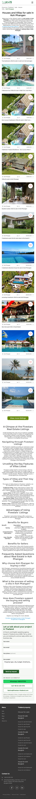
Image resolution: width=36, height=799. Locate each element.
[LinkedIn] (22, 788)
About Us (4, 721)
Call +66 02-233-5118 (18, 686)
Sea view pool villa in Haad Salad (11, 326)
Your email (6, 647)
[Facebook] (12, 788)
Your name (6, 641)
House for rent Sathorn (24, 770)
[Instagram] (17, 788)
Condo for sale (22, 729)
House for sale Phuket (24, 724)
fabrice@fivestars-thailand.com (18, 690)
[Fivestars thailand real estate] (7, 2)
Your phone (9, 653)
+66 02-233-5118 (8, 777)
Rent (3, 713)
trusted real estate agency (10, 26)
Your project (6, 659)
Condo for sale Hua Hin (24, 740)
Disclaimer (23, 794)
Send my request (11, 671)
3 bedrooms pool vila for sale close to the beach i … (16, 238)
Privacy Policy (6, 794)
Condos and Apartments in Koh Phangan (18, 618)
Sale (16, 7)
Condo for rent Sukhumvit (25, 754)
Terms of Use (15, 794)
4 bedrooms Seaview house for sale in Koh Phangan (16, 267)
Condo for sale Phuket (24, 738)
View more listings (18, 418)
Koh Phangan (10, 9)
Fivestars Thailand (7, 7)
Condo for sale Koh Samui (25, 742)
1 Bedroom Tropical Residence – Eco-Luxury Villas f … (16, 149)
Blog (3, 716)
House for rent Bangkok (23, 763)
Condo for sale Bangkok (23, 733)
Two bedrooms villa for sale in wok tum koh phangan (17, 61)
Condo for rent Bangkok (23, 749)
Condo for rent (22, 745)
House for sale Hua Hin (24, 726)
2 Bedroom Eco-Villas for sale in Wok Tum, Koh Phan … (17, 90)
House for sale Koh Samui (25, 721)
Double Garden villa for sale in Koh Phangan (14, 208)
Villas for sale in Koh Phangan (10, 179)
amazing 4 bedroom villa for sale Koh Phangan (15, 297)
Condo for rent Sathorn (24, 756)
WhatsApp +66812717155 (18, 681)
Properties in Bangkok (18, 619)
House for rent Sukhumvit (25, 767)
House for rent (22, 759)
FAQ (3, 718)
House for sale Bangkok (23, 717)
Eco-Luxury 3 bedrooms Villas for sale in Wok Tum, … (17, 120)
